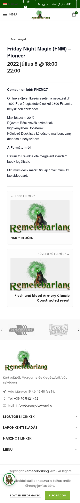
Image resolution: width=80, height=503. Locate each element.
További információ (25, 495)
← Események (17, 39)
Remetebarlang (37, 471)
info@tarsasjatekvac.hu (34, 405)
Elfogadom (57, 495)
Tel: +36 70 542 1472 (23, 398)
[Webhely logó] (40, 14)
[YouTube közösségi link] (26, 7)
